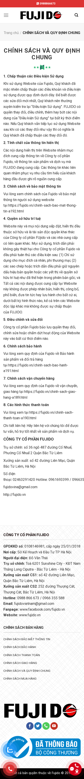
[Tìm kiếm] (76, 15)
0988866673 (47, 3)
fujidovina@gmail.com (20, 487)
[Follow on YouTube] (54, 726)
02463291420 (24, 479)
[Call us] (46, 726)
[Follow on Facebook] (30, 726)
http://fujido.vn (14, 494)
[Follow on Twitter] (38, 726)
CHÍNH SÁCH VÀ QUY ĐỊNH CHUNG (26, 670)
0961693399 (59, 479)
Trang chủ (11, 33)
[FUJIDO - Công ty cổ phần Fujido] (42, 15)
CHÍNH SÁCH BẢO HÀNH (19, 647)
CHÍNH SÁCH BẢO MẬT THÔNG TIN (26, 639)
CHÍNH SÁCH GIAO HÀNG (20, 663)
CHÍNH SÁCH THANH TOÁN (21, 655)
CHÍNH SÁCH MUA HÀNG (20, 678)
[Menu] (6, 15)
